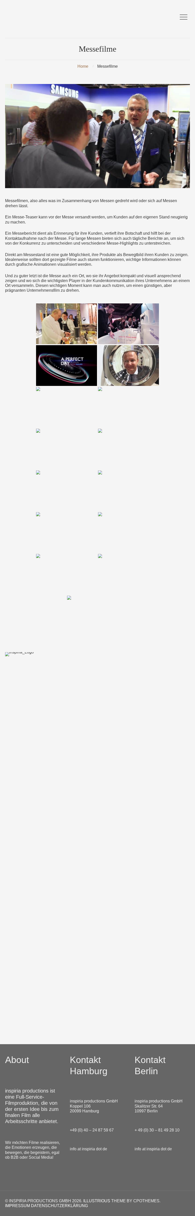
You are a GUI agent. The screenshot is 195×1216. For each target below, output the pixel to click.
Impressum (17, 1206)
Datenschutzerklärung (59, 1206)
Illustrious (96, 1201)
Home (82, 66)
